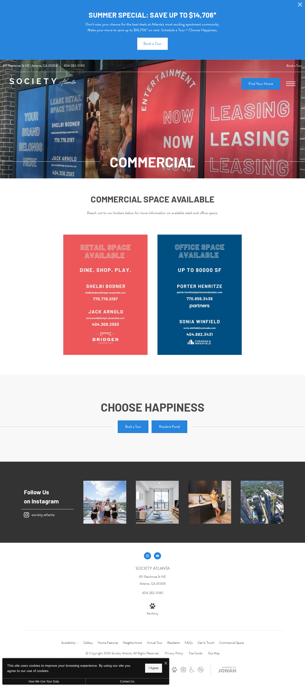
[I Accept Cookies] (165, 663)
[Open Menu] (290, 84)
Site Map (214, 653)
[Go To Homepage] (43, 84)
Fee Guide (195, 653)
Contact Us (127, 681)
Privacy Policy (174, 653)
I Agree (153, 668)
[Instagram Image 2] (157, 502)
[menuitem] (70, 643)
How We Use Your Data (44, 681)
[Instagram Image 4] (262, 502)
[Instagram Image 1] (104, 502)
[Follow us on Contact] (157, 555)
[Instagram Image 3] (209, 502)
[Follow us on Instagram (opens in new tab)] (147, 555)
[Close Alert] (300, 6)
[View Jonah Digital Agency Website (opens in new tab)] (227, 670)
